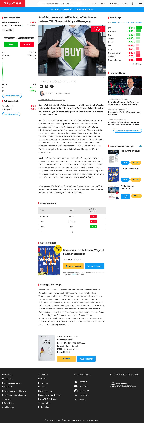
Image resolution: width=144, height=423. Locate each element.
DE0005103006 (16, 25)
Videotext (6, 399)
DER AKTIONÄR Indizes (48, 399)
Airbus (110, 49)
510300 (5, 25)
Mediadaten (7, 374)
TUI (52, 82)
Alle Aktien (43, 374)
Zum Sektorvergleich (11, 114)
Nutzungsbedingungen (12, 383)
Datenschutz (8, 386)
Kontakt (83, 381)
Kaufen (11, 44)
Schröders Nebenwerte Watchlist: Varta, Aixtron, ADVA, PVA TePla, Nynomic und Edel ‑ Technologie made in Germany (123, 103)
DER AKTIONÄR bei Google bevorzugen (51, 100)
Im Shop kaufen (95, 266)
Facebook (84, 395)
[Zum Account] (103, 3)
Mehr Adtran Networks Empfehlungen (127, 130)
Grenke (73, 82)
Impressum (7, 378)
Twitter (83, 399)
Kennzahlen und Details (12, 96)
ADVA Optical (44, 82)
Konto (74, 274)
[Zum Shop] (94, 3)
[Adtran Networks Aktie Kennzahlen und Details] (19, 71)
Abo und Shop (44, 403)
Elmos (58, 82)
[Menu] (140, 3)
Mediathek (43, 378)
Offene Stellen (8, 403)
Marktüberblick (45, 391)
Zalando (111, 38)
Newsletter (43, 383)
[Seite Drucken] (46, 86)
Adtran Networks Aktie (10, 22)
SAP (109, 28)
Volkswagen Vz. (113, 31)
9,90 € (125, 162)
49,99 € (125, 196)
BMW (109, 35)
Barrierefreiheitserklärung (14, 391)
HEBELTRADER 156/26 (131, 151)
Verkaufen (27, 44)
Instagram (84, 390)
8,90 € (125, 180)
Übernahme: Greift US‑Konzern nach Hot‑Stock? (124, 113)
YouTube (84, 386)
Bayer (110, 46)
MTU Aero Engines (114, 53)
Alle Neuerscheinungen (138, 146)
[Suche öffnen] (40, 3)
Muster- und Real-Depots (49, 395)
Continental (112, 56)
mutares (65, 82)
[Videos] (124, 3)
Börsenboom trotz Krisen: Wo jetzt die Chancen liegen (83, 251)
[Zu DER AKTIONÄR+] (114, 3)
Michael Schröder (65, 93)
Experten (42, 386)
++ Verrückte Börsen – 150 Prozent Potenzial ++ (72, 9)
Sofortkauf (77, 266)
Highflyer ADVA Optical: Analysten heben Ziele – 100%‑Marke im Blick (123, 123)
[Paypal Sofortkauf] (66, 359)
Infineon (111, 42)
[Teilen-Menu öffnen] (41, 86)
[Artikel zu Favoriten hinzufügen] (52, 86)
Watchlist (9, 30)
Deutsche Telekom (114, 60)
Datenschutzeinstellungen (14, 395)
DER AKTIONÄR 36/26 (130, 168)
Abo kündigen (8, 407)
